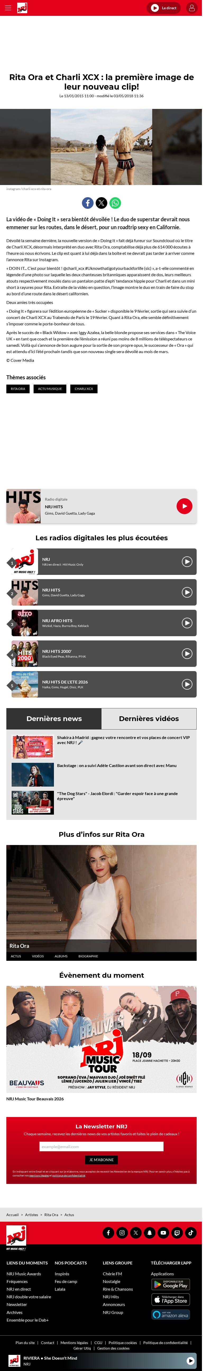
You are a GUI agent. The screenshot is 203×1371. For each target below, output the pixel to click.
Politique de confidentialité (165, 1342)
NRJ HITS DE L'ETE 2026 (65, 681)
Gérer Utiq (82, 1348)
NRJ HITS (54, 506)
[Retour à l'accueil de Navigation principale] (22, 8)
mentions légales (39, 1175)
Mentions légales (74, 1342)
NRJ (46, 559)
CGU (98, 1342)
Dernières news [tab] (54, 718)
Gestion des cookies (113, 1348)
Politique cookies (123, 1342)
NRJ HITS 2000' (57, 651)
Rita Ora (19, 946)
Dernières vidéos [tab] (149, 718)
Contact (47, 1342)
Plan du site (25, 1342)
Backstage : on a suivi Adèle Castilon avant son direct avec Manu (117, 765)
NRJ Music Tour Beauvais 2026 (35, 1098)
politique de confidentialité (68, 1175)
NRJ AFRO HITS (57, 620)
